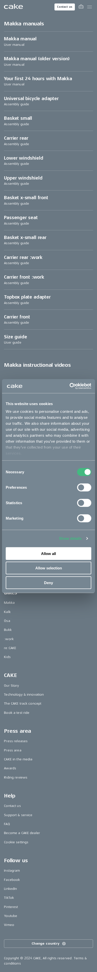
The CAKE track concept (22, 703)
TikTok (9, 898)
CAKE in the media (18, 759)
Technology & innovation (24, 694)
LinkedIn (10, 889)
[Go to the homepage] (13, 7)
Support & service (18, 815)
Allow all (48, 553)
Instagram (12, 870)
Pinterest (11, 907)
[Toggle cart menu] (81, 7)
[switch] (84, 487)
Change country (45, 943)
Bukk (8, 630)
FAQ (7, 824)
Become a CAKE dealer (22, 833)
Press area (12, 750)
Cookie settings (16, 842)
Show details (70, 538)
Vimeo (9, 925)
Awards (10, 768)
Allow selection (48, 568)
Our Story (11, 685)
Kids (7, 657)
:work (9, 639)
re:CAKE (10, 648)
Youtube (10, 916)
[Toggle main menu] (89, 7)
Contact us (64, 6)
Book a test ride (16, 713)
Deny (48, 582)
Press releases (16, 741)
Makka (9, 603)
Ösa (7, 621)
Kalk (7, 612)
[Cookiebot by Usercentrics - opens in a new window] (69, 386)
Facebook (12, 880)
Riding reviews (15, 777)
